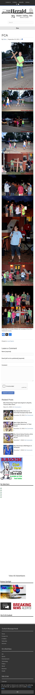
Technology (5, 661)
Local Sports (10, 341)
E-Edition (15, 2)
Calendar (4, 681)
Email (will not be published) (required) (13, 358)
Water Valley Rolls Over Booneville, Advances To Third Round (22, 424)
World (3, 666)
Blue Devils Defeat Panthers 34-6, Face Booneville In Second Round (23, 435)
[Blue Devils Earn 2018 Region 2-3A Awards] (8, 450)
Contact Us (8, 2)
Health (3, 671)
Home (3, 633)
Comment (4, 365)
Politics (3, 663)
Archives (27, 2)
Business (4, 668)
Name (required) (6, 351)
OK (17, 692)
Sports (3, 656)
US (2, 654)
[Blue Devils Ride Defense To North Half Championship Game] (8, 415)
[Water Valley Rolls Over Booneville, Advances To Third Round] (8, 426)
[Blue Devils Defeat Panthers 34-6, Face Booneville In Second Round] (8, 438)
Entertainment (5, 659)
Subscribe (21, 2)
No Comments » (17, 407)
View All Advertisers (17, 576)
